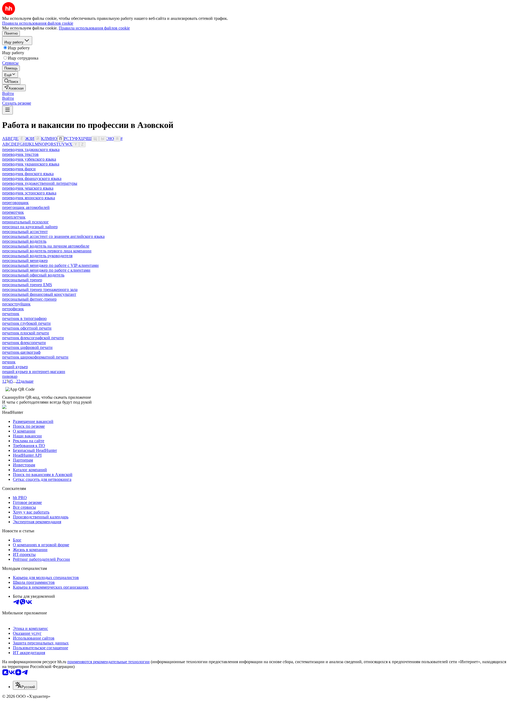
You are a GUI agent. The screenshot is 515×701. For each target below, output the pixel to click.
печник (9, 362)
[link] (11, 81)
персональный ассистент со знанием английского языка (53, 236)
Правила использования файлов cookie (94, 28)
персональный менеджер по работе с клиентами (46, 270)
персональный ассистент (25, 231)
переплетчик (13, 217)
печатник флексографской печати (33, 337)
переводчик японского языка (28, 197)
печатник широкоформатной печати (35, 357)
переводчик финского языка (28, 173)
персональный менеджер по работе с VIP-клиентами (50, 265)
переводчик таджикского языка (31, 149)
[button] (8, 93)
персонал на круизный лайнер (30, 226)
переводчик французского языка (31, 178)
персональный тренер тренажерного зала (40, 289)
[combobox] (25, 685)
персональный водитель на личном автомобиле (45, 246)
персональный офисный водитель (33, 275)
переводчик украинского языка (30, 164)
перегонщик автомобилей (26, 207)
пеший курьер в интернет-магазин (33, 371)
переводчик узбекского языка (29, 159)
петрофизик (13, 309)
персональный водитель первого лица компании (46, 251)
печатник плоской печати (25, 333)
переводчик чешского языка (27, 188)
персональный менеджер (25, 260)
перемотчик (13, 212)
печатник (10, 313)
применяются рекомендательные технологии (108, 661)
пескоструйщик (16, 304)
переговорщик (15, 202)
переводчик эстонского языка (29, 193)
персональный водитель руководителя (37, 255)
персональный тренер (22, 280)
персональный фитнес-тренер (29, 299)
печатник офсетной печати (27, 328)
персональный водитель (24, 241)
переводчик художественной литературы (39, 183)
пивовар (9, 376)
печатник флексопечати (24, 342)
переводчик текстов (20, 154)
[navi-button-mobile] (7, 110)
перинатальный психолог (25, 222)
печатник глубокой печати (26, 323)
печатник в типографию (24, 318)
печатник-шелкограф (21, 352)
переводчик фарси (19, 169)
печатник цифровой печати (27, 347)
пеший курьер (15, 366)
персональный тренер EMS (27, 284)
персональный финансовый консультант (39, 294)
